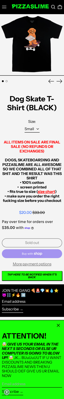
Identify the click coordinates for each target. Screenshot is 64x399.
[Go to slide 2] (7, 81)
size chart (46, 191)
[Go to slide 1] (3, 81)
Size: (32, 121)
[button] (53, 7)
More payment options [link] (32, 264)
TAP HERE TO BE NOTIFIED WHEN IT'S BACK (32, 276)
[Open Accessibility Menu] (7, 392)
